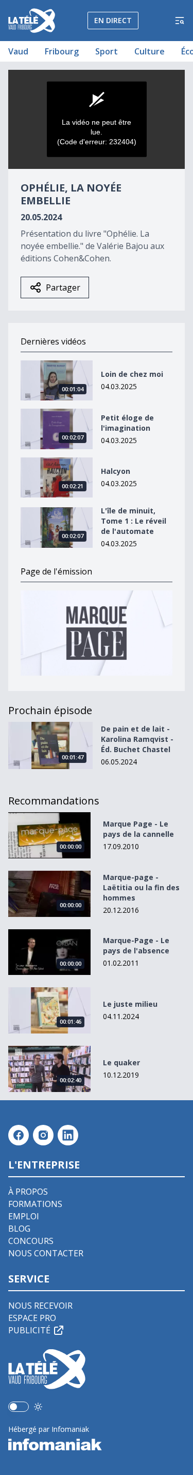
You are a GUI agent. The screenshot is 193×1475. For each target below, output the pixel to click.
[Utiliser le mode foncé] (38, 1407)
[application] (96, 119)
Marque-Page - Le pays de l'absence (136, 945)
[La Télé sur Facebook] (18, 1135)
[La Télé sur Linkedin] (68, 1135)
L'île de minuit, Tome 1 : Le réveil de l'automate (133, 521)
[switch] (18, 1407)
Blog (19, 1228)
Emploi (23, 1216)
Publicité (29, 1330)
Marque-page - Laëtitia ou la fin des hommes (141, 887)
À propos (28, 1191)
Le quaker (121, 1062)
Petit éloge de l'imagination (127, 423)
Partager (63, 287)
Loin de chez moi (132, 374)
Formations (35, 1204)
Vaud (18, 51)
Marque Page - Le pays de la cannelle (138, 829)
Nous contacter (45, 1253)
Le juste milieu (130, 1004)
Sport (106, 51)
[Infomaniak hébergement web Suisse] (96, 1445)
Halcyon (115, 471)
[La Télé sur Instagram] (43, 1135)
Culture (149, 51)
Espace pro (32, 1318)
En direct (113, 20)
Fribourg (62, 51)
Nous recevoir (40, 1305)
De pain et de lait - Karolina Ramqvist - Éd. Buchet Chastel (137, 739)
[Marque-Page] (96, 633)
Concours (31, 1241)
